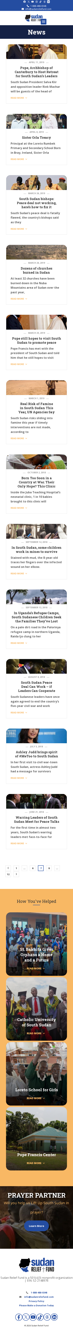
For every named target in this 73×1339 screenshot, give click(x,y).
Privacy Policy (36, 1301)
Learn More (36, 1226)
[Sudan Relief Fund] (34, 20)
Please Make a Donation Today (36, 1305)
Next (16, 874)
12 (8, 874)
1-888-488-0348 (38, 6)
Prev (8, 868)
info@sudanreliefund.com (38, 9)
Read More (17, 98)
